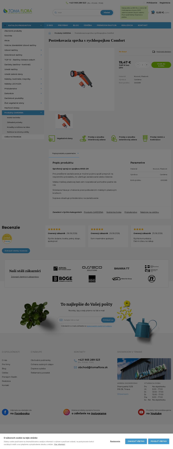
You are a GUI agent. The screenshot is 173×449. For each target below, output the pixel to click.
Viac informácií (59, 444)
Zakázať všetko (136, 441)
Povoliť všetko (159, 441)
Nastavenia (115, 441)
